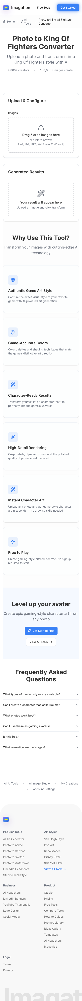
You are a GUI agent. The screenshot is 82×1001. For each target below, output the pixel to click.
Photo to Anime (13, 845)
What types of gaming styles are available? (31, 694)
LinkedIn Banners (14, 898)
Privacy (8, 970)
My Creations (69, 783)
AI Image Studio (39, 783)
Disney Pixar (52, 857)
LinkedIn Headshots (16, 869)
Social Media (11, 916)
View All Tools (38, 642)
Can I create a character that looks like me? (31, 705)
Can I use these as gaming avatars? (26, 726)
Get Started (68, 7)
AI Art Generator (13, 839)
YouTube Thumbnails (16, 904)
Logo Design (11, 910)
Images (13, 113)
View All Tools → (55, 869)
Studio (48, 892)
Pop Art (49, 845)
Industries (50, 946)
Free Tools (44, 7)
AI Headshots (11, 892)
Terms (7, 964)
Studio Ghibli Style (15, 875)
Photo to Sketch (13, 857)
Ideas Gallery (52, 928)
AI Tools (27, 21)
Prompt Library (54, 922)
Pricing (48, 898)
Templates (51, 934)
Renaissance (52, 851)
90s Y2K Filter (53, 863)
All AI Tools (11, 783)
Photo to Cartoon (14, 851)
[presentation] (41, 135)
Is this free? (11, 736)
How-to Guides (53, 916)
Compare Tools (54, 910)
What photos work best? (19, 715)
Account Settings (44, 789)
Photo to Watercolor (16, 863)
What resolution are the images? (24, 747)
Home (11, 21)
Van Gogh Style (54, 839)
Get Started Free (43, 630)
